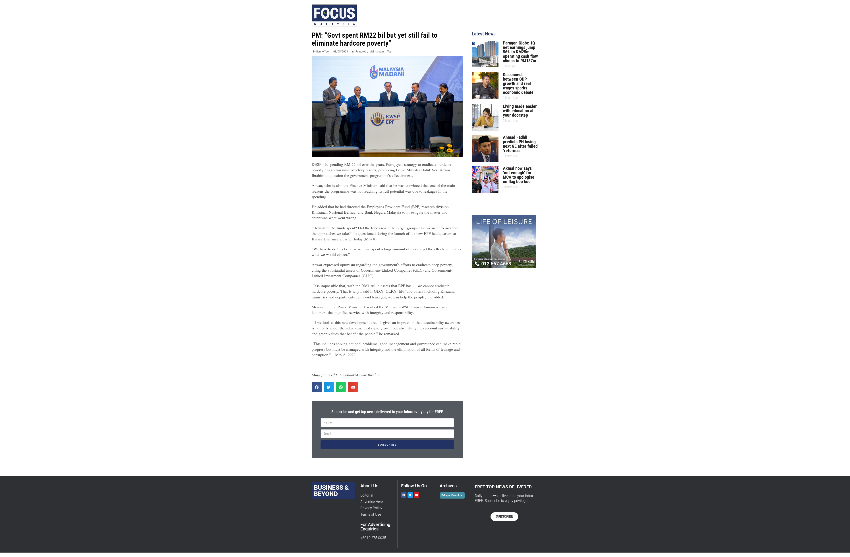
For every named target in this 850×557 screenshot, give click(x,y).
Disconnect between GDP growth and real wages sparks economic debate (518, 83)
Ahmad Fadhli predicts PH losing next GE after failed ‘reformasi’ (520, 144)
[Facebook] (403, 495)
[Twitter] (410, 495)
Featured (360, 51)
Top (389, 51)
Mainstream (376, 51)
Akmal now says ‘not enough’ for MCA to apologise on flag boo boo (518, 175)
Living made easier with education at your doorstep (520, 111)
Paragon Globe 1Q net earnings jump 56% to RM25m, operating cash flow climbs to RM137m (520, 51)
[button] (317, 387)
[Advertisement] (509, 304)
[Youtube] (416, 495)
